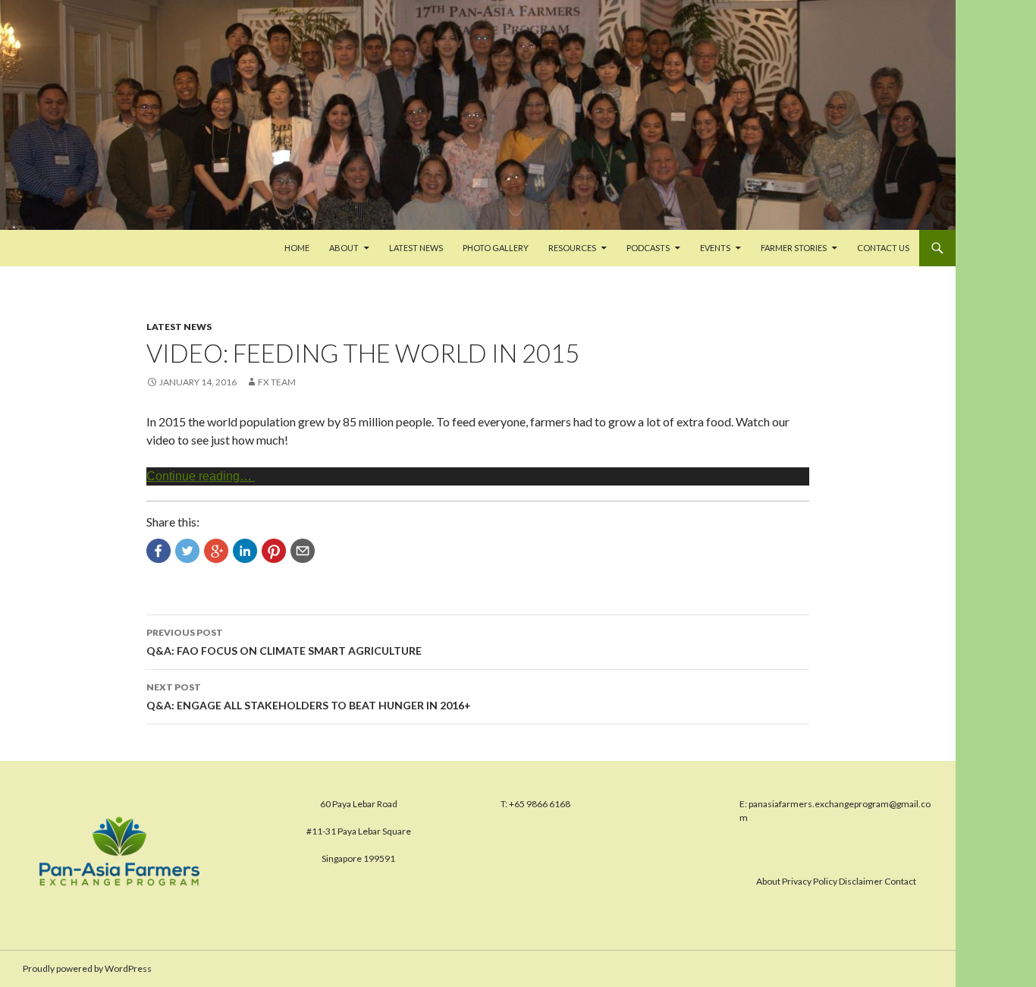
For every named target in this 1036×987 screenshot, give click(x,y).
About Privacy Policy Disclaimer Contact (836, 881)
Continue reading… (200, 476)
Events (715, 248)
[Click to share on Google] (216, 551)
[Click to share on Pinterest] (274, 551)
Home (296, 248)
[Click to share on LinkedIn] (245, 551)
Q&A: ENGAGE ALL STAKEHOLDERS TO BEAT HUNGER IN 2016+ (308, 696)
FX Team (277, 382)
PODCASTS (648, 248)
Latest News (416, 248)
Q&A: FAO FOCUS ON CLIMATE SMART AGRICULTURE (284, 642)
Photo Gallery (496, 248)
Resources (572, 248)
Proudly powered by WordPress (87, 968)
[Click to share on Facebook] (158, 551)
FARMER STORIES (794, 248)
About (344, 248)
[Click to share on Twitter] (187, 551)
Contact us (883, 248)
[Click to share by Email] (302, 551)
